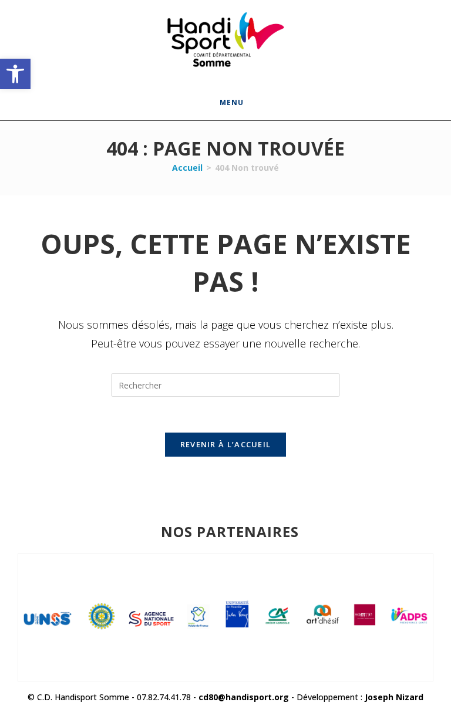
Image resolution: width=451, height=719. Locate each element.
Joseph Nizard (394, 697)
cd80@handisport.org (243, 697)
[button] (15, 74)
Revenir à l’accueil (225, 444)
